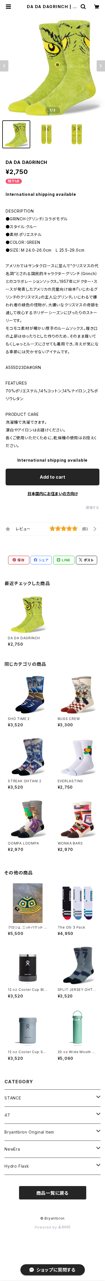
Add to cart (52, 477)
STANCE (12, 1098)
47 (7, 1115)
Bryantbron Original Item (29, 1132)
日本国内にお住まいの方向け (52, 493)
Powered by (46, 1227)
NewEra (12, 1149)
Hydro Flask (16, 1166)
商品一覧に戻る (52, 1193)
